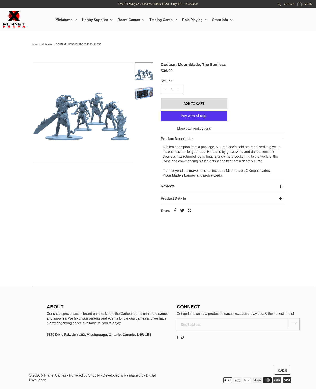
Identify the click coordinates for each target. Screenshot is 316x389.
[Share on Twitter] (182, 210)
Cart (307, 4)
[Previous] (39, 69)
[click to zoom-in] (126, 69)
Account (289, 4)
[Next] (50, 69)
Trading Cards (161, 20)
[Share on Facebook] (175, 210)
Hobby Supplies (95, 20)
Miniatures (63, 20)
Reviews (168, 186)
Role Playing (192, 20)
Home (35, 44)
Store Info (220, 20)
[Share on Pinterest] (189, 210)
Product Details (173, 198)
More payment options (194, 128)
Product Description (177, 139)
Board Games (129, 20)
